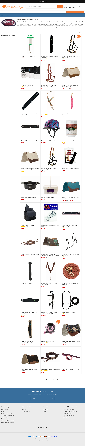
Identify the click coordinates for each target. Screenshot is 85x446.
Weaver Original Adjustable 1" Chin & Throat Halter (71, 57)
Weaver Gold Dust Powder (47, 197)
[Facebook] (38, 427)
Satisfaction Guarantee (70, 411)
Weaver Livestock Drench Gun (28, 56)
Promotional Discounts (8, 422)
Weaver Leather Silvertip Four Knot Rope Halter (70, 255)
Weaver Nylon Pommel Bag (27, 225)
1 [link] (42, 379)
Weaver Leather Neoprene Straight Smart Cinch (29, 113)
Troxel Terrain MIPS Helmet (48, 141)
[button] (10, 35)
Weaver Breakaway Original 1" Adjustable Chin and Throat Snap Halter (49, 169)
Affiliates (66, 417)
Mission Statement (69, 409)
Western (5, 12)
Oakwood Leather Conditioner (69, 141)
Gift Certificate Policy (7, 415)
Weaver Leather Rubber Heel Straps (70, 168)
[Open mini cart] (82, 6)
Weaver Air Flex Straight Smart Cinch (30, 141)
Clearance (79, 12)
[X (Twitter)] (43, 427)
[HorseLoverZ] (13, 6)
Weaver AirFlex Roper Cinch (27, 85)
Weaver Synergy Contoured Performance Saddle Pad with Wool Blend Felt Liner (50, 255)
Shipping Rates (5, 417)
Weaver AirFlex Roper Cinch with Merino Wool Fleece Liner (29, 342)
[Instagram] (41, 427)
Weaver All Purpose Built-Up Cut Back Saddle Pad (71, 342)
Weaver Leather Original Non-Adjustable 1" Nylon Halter (48, 86)
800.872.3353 (67, 6)
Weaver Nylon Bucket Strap (48, 113)
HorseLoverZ (40, 438)
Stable (47, 12)
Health (30, 12)
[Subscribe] (52, 398)
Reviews (65, 419)
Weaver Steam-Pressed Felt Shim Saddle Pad (29, 370)
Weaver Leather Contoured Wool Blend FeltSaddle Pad (70, 86)
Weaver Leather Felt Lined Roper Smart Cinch (29, 313)
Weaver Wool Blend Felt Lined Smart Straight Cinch (71, 226)
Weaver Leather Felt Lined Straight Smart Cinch (49, 57)
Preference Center (68, 415)
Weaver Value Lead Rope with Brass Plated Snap (70, 284)
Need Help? (4, 409)
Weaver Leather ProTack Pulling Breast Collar (49, 284)
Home (3, 15)
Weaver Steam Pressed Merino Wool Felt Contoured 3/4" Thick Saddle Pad (30, 169)
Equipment (22, 12)
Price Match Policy (6, 413)
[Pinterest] (46, 427)
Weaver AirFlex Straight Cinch (28, 283)
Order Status (26, 411)
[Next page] (60, 379)
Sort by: (61, 32)
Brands (8, 15)
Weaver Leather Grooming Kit (48, 341)
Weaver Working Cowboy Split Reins (30, 254)
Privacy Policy (67, 413)
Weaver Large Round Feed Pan (28, 197)
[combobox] (44, 6)
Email (44, 411)
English (13, 12)
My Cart (24, 409)
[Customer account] (79, 6)
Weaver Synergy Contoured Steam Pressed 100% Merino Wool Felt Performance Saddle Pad (70, 198)
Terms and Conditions (7, 421)
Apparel (55, 12)
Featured (70, 12)
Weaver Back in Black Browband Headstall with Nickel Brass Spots (49, 313)
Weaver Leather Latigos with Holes (70, 369)
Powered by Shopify (47, 438)
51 (57, 379)
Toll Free (45, 409)
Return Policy (5, 419)
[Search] (60, 6)
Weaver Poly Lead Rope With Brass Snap (70, 113)
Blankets (39, 12)
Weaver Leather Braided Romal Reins (50, 369)
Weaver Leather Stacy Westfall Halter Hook (50, 226)
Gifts (62, 12)
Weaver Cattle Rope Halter (68, 312)
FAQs (2, 411)
